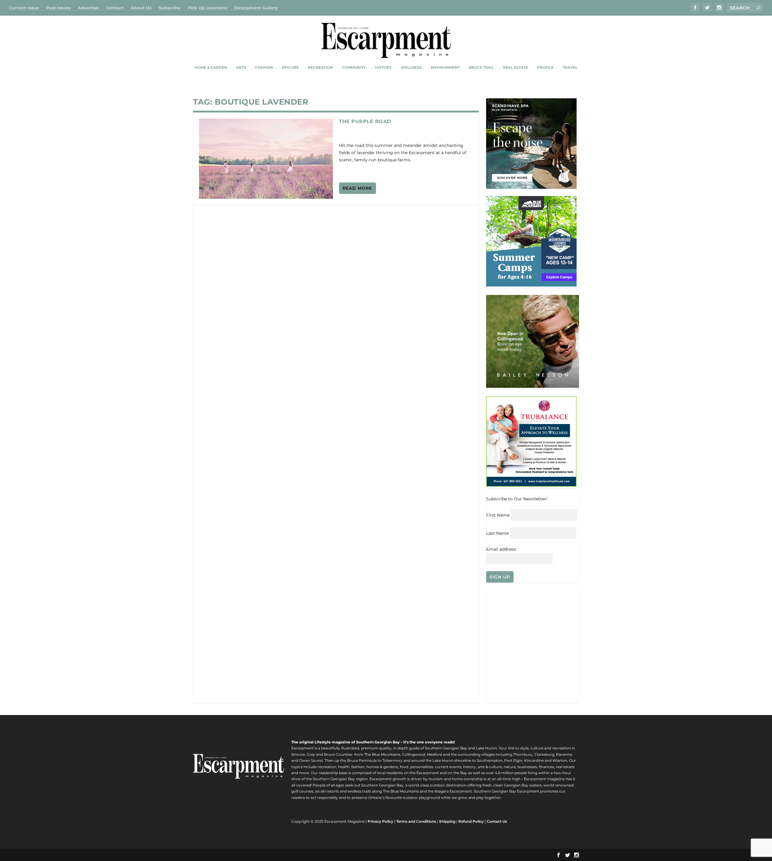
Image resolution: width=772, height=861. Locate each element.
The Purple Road (365, 121)
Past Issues (58, 8)
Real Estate (515, 67)
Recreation (320, 67)
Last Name (497, 533)
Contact (115, 8)
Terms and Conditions (416, 821)
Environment (445, 67)
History (383, 67)
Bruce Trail (481, 67)
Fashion (264, 67)
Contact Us (497, 821)
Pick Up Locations (207, 8)
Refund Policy (471, 821)
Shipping (447, 821)
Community (354, 67)
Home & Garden (211, 67)
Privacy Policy (380, 821)
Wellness (411, 67)
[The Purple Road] (266, 159)
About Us (141, 8)
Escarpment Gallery (256, 8)
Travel (570, 67)
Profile (545, 67)
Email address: (501, 549)
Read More (357, 188)
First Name (498, 515)
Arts (241, 67)
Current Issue (24, 8)
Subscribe (170, 8)
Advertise (88, 8)
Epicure (290, 67)
